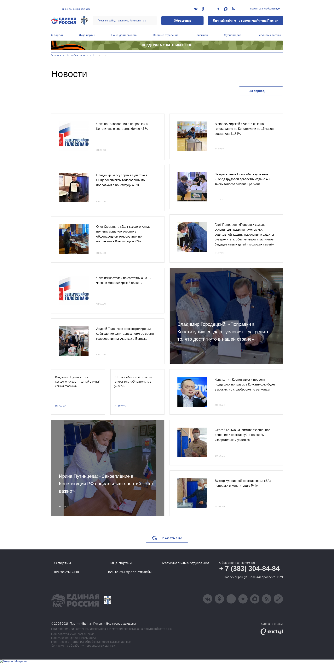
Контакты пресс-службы (130, 572)
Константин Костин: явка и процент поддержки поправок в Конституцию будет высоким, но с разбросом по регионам (245, 384)
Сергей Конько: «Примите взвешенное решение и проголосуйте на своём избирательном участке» (242, 434)
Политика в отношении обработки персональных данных (91, 641)
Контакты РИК (66, 572)
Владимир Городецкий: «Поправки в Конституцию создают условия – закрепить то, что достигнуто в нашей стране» (223, 332)
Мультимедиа (232, 35)
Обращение (182, 20)
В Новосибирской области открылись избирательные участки (133, 382)
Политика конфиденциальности (73, 638)
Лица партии (87, 35)
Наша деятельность (123, 35)
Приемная (201, 35)
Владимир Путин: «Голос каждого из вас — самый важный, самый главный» (78, 382)
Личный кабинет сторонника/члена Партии (245, 20)
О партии (57, 35)
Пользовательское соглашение (73, 634)
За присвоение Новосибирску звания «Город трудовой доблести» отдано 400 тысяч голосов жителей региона (243, 179)
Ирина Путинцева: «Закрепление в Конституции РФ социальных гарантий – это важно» (106, 484)
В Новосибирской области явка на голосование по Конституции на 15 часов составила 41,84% (244, 128)
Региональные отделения (185, 563)
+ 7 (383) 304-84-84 (249, 568)
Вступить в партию (269, 35)
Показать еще (171, 538)
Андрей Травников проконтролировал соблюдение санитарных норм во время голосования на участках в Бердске (125, 333)
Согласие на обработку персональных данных (83, 645)
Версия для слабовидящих (265, 8)
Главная (56, 55)
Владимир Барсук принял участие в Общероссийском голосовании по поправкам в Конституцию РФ (121, 180)
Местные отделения (165, 35)
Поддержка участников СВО (167, 45)
